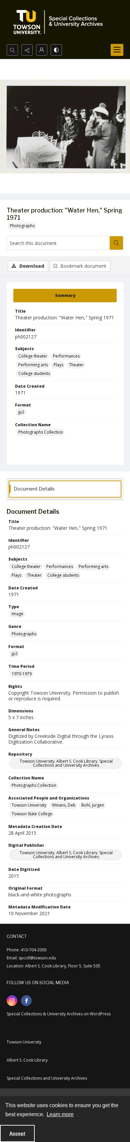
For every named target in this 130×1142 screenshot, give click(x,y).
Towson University (29, 805)
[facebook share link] (26, 1000)
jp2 (21, 412)
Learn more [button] (60, 1114)
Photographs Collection (40, 432)
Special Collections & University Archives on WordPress (59, 1014)
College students (34, 373)
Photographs (22, 226)
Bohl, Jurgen (92, 805)
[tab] (65, 295)
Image (17, 614)
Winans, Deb (64, 805)
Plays (58, 365)
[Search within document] (116, 243)
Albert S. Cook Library (27, 1060)
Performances (66, 356)
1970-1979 (22, 674)
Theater (76, 365)
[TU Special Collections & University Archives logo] (60, 22)
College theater (32, 356)
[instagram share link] (12, 1000)
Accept (17, 1133)
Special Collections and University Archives (47, 1078)
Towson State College (32, 814)
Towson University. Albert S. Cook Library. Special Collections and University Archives (66, 763)
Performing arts (33, 365)
